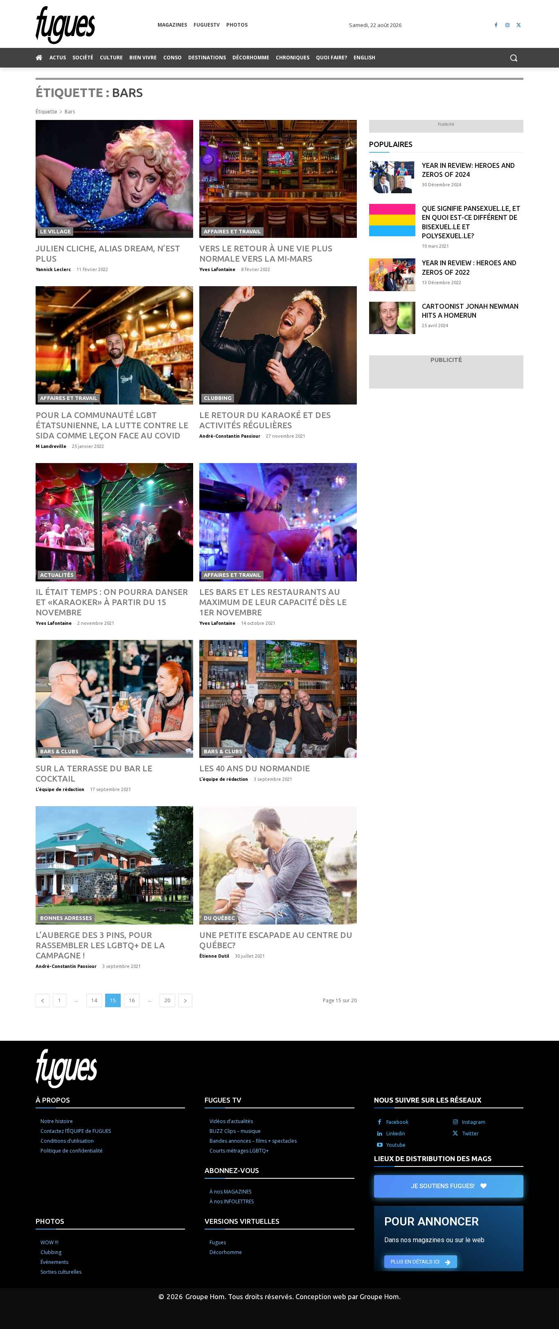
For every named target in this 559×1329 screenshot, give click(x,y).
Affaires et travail (232, 231)
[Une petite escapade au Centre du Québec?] (278, 865)
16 (132, 1000)
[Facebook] (496, 25)
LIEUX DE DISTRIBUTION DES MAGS (432, 1158)
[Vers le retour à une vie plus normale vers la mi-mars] (278, 179)
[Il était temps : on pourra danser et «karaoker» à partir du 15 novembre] (114, 522)
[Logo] (97, 25)
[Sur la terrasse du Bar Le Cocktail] (114, 699)
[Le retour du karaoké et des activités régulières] (278, 345)
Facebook (397, 1122)
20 (167, 1000)
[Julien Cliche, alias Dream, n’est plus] (114, 179)
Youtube (396, 1145)
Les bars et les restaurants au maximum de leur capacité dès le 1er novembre (273, 602)
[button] (513, 58)
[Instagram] (507, 25)
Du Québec (219, 918)
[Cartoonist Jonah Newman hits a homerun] (392, 318)
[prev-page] (43, 1000)
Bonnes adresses (66, 918)
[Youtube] (379, 1145)
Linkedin (395, 1133)
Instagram (473, 1122)
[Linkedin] (379, 1133)
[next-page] (185, 1000)
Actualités (57, 575)
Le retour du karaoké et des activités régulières (265, 420)
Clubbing (218, 398)
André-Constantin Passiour (229, 436)
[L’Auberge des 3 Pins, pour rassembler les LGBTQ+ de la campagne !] (114, 865)
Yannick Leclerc (53, 269)
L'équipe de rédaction (60, 789)
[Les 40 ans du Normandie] (278, 699)
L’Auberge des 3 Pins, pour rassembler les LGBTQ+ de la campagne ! (100, 945)
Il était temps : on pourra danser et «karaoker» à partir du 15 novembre (112, 602)
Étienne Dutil (214, 956)
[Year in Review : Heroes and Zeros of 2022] (392, 274)
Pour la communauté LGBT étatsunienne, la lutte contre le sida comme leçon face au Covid (112, 425)
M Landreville (51, 446)
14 (94, 1000)
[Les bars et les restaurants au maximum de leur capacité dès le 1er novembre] (278, 522)
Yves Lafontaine (217, 269)
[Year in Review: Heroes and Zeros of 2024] (392, 177)
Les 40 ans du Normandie (254, 768)
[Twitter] (518, 25)
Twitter (470, 1133)
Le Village (55, 231)
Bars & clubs (59, 751)
